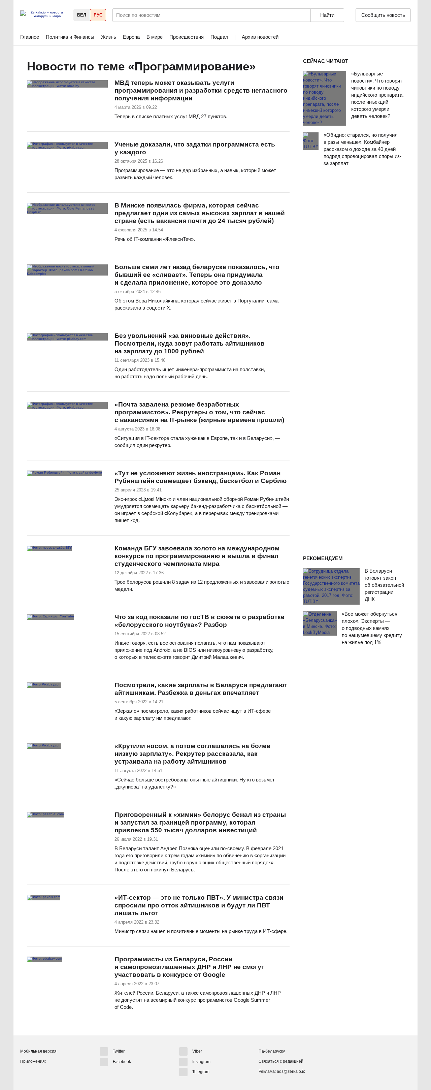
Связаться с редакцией (281, 1061)
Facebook (122, 1061)
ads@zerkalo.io (291, 1071)
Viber (197, 1051)
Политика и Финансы (70, 37)
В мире (154, 37)
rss (263, 67)
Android (25, 1072)
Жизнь (108, 37)
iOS (38, 1072)
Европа (131, 37)
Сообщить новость (383, 15)
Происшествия (186, 37)
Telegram (200, 1071)
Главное (29, 37)
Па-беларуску (272, 1051)
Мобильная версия (38, 1051)
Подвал (219, 37)
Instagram (201, 1061)
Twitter (119, 1051)
